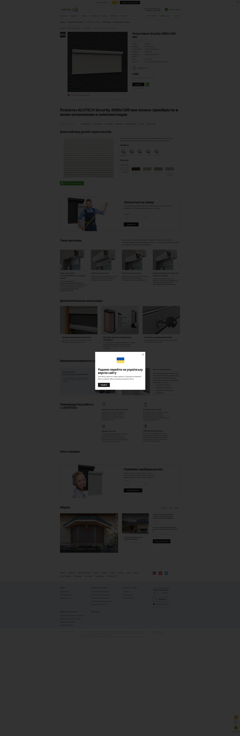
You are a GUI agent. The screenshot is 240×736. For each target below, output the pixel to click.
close (143, 354)
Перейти (104, 385)
